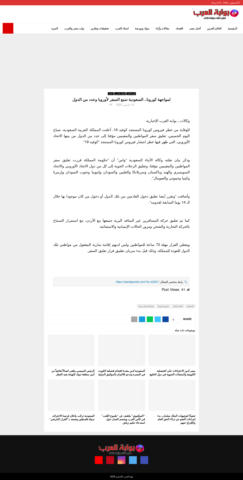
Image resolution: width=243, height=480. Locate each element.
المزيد (54, 28)
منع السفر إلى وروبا (146, 306)
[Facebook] (144, 460)
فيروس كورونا (163, 306)
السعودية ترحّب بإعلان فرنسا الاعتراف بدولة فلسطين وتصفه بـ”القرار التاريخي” (71, 417)
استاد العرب (122, 28)
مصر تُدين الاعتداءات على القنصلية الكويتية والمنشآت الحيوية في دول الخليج (172, 372)
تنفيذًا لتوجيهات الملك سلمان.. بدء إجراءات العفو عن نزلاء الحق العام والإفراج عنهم (176, 419)
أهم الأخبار (131, 93)
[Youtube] (99, 460)
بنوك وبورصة (142, 28)
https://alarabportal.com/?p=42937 (137, 282)
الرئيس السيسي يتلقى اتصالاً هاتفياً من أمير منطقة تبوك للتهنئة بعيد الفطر (72, 372)
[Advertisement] (121, 60)
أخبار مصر (195, 28)
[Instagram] (121, 460)
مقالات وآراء (162, 28)
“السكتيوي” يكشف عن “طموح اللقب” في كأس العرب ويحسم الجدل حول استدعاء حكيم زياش (123, 419)
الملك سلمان (178, 306)
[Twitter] (133, 460)
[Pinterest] (110, 460)
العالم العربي (214, 28)
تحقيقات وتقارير (100, 28)
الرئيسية (232, 28)
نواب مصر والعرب (74, 28)
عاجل (111, 93)
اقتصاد (179, 28)
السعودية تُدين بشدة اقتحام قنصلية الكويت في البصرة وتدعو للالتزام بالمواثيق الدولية (121, 372)
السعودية (190, 306)
